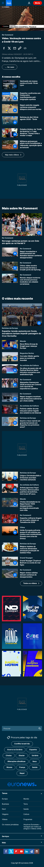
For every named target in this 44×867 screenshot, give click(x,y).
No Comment (7, 238)
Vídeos (4, 819)
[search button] (39, 728)
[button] (13, 154)
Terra (25, 804)
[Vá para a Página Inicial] (9, 3)
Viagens (5, 814)
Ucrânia (35, 755)
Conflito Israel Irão (22, 744)
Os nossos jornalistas (10, 824)
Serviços (5, 836)
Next (4, 809)
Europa (5, 799)
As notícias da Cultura (29, 365)
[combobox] (22, 728)
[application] (22, 18)
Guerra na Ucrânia (14, 749)
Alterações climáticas (16, 761)
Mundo (23, 341)
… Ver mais (9, 67)
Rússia (9, 767)
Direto (37, 3)
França (22, 767)
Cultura (26, 814)
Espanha (33, 749)
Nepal (22, 773)
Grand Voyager (26, 558)
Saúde (34, 767)
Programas (27, 819)
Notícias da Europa (10, 328)
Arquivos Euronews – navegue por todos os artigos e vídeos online (32, 826)
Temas (4, 793)
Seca (35, 761)
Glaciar (22, 755)
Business (5, 804)
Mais (4, 843)
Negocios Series (27, 353)
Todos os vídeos (30, 583)
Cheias (9, 755)
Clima (22, 527)
